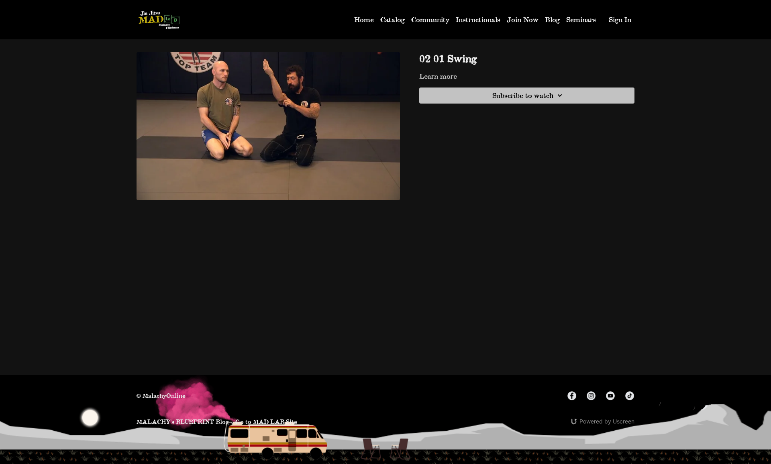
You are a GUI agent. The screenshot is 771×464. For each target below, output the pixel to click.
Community (430, 19)
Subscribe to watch (522, 95)
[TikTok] (629, 396)
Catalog (392, 19)
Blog (552, 19)
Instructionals (478, 19)
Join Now (522, 19)
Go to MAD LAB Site (266, 421)
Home (364, 19)
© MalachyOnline (161, 396)
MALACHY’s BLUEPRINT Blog (183, 421)
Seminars (581, 19)
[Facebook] (572, 396)
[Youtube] (610, 396)
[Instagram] (591, 396)
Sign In (620, 19)
